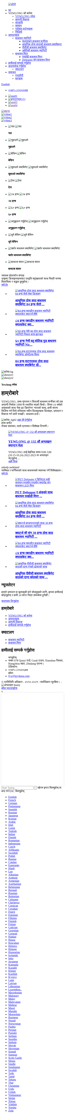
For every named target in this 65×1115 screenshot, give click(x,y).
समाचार (12, 72)
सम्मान (18, 25)
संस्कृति (19, 22)
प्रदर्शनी (19, 75)
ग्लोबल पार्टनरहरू (24, 28)
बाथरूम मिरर (21, 53)
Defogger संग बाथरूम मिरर (36, 59)
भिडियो (18, 31)
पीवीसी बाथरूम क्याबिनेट (34, 47)
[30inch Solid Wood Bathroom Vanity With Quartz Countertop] (36, 526)
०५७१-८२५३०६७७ (18, 90)
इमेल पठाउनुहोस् (9, 688)
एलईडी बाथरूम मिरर (32, 56)
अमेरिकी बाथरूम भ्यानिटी (34, 50)
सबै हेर (4, 284)
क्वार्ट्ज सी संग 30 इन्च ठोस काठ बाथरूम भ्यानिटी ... (34, 534)
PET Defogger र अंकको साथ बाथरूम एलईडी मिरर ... (34, 494)
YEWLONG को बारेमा (20, 615)
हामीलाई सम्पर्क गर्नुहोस (19, 62)
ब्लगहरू (19, 78)
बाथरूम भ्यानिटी (23, 38)
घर (9, 10)
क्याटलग (19, 69)
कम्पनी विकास (22, 19)
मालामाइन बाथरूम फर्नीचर (35, 41)
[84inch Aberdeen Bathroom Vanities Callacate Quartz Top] (36, 546)
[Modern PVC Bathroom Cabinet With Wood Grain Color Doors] (36, 566)
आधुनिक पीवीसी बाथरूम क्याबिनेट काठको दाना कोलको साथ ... (34, 575)
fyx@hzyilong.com (18, 676)
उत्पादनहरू (13, 34)
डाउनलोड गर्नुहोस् (17, 66)
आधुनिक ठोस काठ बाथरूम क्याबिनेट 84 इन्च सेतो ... (30, 514)
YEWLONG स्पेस (25, 16)
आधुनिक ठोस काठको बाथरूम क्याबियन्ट (42, 44)
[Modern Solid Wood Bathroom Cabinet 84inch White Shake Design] (36, 505)
